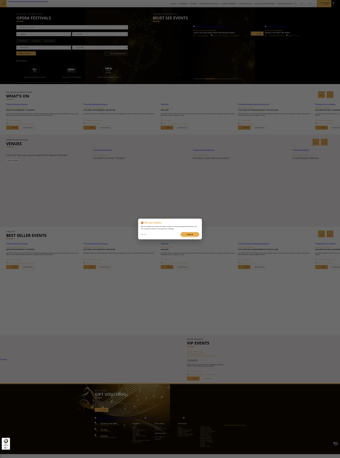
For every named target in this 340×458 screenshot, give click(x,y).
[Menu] (9, 439)
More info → (144, 234)
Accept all (190, 234)
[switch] (6, 448)
